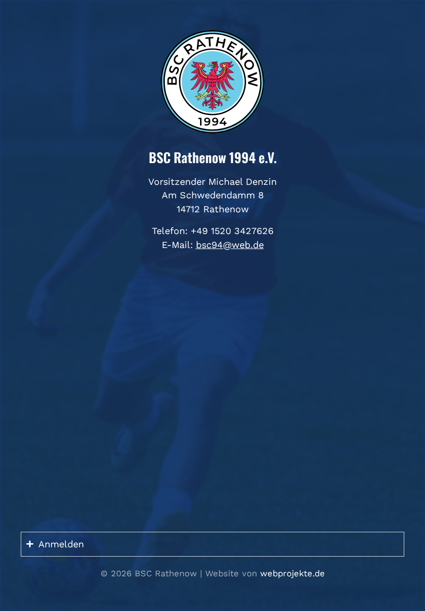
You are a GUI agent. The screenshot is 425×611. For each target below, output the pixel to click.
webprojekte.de (292, 573)
